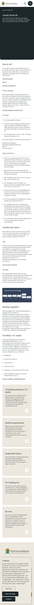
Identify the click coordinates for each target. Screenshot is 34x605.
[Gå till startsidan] (9, 3)
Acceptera (8, 599)
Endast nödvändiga (10, 594)
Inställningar (8, 588)
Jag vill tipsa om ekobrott (9, 264)
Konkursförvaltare (7, 78)
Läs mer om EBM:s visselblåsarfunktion (13, 379)
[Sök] (25, 3)
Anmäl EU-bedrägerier (9, 85)
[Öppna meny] (30, 3)
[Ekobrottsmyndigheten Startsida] (17, 551)
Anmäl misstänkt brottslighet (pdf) (12, 110)
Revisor (4, 82)
